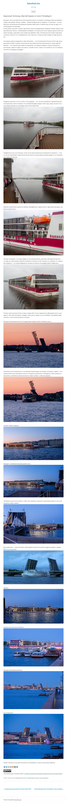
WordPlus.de (18, 800)
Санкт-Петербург (43, 778)
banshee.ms (33, 3)
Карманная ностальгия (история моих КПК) (17, 789)
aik (12, 773)
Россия (37, 778)
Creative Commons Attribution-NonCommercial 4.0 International (43, 773)
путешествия (30, 778)
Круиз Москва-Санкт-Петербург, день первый (49, 789)
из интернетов (11, 549)
